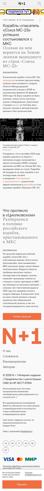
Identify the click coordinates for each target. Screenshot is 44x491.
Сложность (10, 356)
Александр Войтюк (10, 72)
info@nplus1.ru (26, 431)
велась (16, 105)
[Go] (4, 3)
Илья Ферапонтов (10, 250)
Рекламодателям (14, 361)
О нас (7, 351)
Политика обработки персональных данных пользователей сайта (21, 467)
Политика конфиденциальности (33, 474)
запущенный (9, 80)
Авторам (9, 367)
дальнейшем (30, 184)
